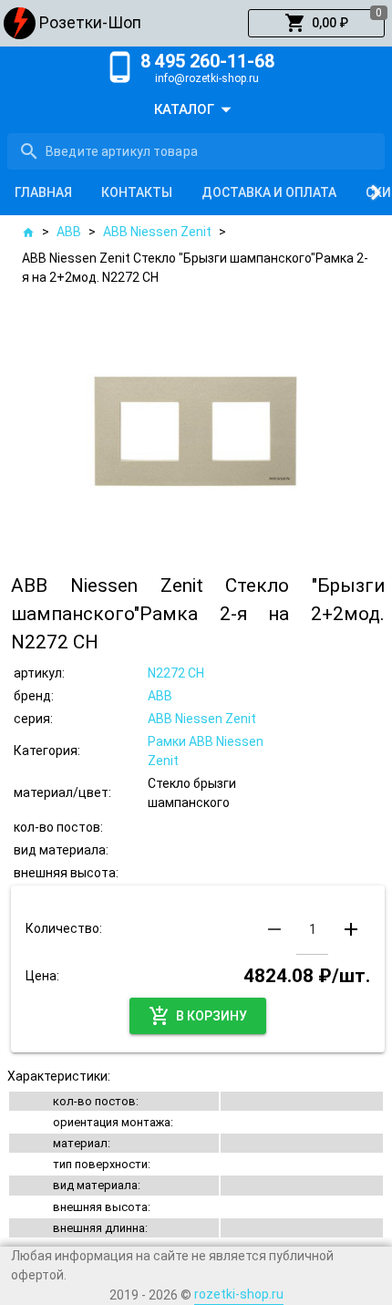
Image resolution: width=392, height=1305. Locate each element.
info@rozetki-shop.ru (207, 78)
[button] (316, 23)
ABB (69, 231)
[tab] (43, 192)
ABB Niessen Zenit (157, 231)
